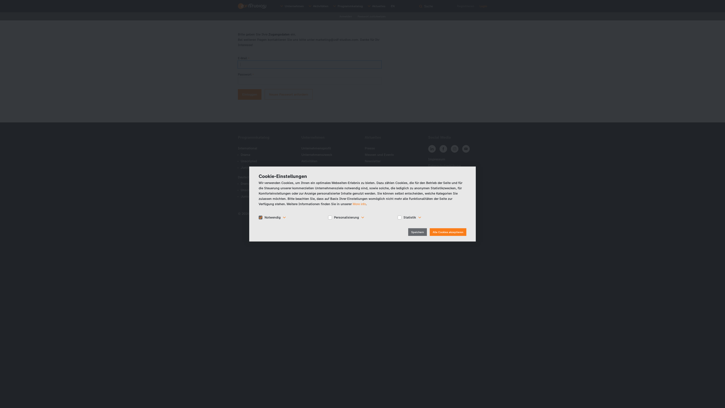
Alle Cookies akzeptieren (448, 232)
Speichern (417, 232)
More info (359, 204)
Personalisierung (346, 217)
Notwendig (273, 217)
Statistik (409, 217)
